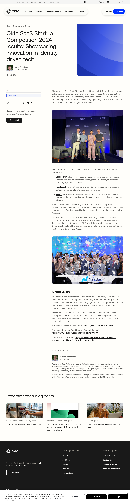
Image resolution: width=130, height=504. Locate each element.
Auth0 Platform (68, 460)
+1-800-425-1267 (20, 465)
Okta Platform (67, 456)
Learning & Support (53, 11)
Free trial (108, 11)
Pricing (65, 464)
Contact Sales (67, 473)
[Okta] (13, 11)
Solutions (39, 11)
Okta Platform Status (111, 464)
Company (80, 11)
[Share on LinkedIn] (28, 103)
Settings (75, 497)
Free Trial (65, 469)
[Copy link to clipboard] (24, 103)
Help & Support (109, 456)
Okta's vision (12, 95)
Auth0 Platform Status (111, 469)
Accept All (118, 497)
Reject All (96, 497)
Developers (69, 11)
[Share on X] (32, 103)
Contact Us (107, 460)
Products (28, 11)
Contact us (119, 11)
